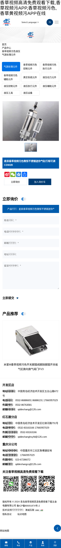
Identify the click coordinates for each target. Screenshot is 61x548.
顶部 (55, 545)
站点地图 (22, 514)
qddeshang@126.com (29, 409)
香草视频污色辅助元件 (10, 77)
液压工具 (8, 93)
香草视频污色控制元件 (30, 66)
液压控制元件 (10, 86)
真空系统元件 (30, 77)
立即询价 (15, 182)
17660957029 (50, 400)
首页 (4, 44)
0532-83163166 (26, 427)
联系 (42, 545)
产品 (30, 545)
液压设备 (27, 93)
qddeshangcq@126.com (28, 464)
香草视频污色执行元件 (49, 66)
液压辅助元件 (49, 86)
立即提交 (8, 298)
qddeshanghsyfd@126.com (32, 436)
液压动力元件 (49, 77)
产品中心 (6, 48)
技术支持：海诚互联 (18, 510)
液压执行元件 (30, 86)
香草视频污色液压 (11, 51)
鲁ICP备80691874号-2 (28, 505)
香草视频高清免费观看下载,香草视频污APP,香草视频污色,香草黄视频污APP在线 (30, 8)
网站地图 (4, 530)
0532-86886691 (23, 400)
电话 (18, 545)
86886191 (37, 400)
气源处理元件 (9, 54)
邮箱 (6, 545)
